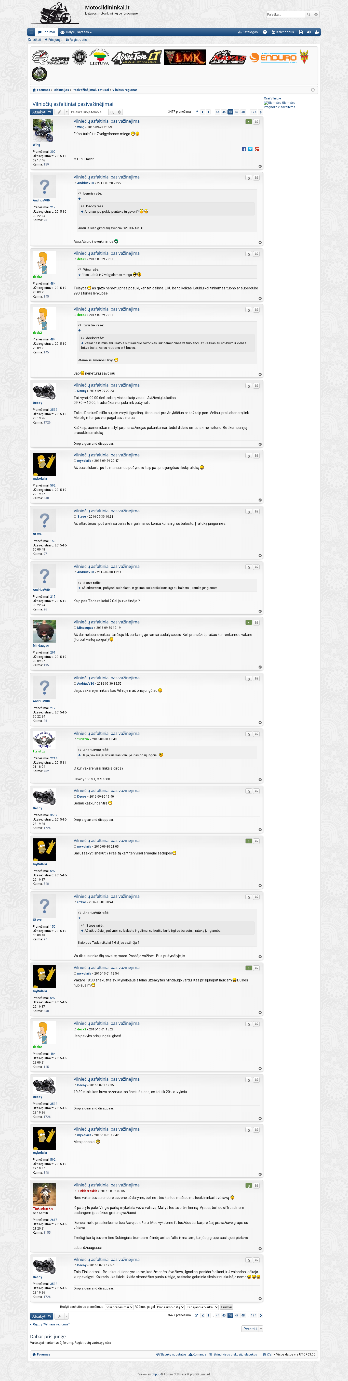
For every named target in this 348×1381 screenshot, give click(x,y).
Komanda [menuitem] (199, 1354)
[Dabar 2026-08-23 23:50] (313, 90)
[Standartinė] (75, 127)
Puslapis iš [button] (196, 111)
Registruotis (78, 40)
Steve (37, 534)
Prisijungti (55, 40)
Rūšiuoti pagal (145, 1307)
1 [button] (208, 112)
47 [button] (236, 112)
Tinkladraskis (43, 1208)
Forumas (43, 1354)
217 (53, 207)
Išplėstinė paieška (315, 14)
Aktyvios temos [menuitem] (302, 33)
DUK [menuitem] (266, 33)
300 (53, 152)
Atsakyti (39, 111)
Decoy (37, 403)
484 (53, 283)
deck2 (37, 277)
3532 (53, 410)
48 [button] (243, 112)
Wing (36, 145)
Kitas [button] (260, 111)
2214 (53, 758)
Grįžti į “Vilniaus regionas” (51, 1324)
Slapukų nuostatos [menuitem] (173, 1354)
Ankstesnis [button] (202, 111)
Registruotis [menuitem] (318, 33)
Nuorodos (32, 33)
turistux (39, 751)
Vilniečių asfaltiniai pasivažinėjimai (73, 103)
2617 (53, 1220)
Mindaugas (41, 645)
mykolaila (40, 478)
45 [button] (224, 112)
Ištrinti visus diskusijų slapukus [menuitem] (235, 1354)
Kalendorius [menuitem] (285, 32)
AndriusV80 (41, 200)
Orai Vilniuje (272, 98)
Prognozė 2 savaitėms (279, 107)
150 (53, 541)
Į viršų (260, 166)
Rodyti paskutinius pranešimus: (82, 1307)
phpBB (156, 1374)
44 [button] (217, 112)
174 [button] (253, 112)
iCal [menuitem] (269, 1354)
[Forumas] (56, 14)
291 (53, 652)
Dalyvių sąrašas (77, 32)
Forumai (49, 32)
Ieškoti (308, 14)
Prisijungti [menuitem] (310, 33)
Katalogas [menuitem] (250, 32)
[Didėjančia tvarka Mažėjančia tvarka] (202, 1307)
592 (53, 485)
